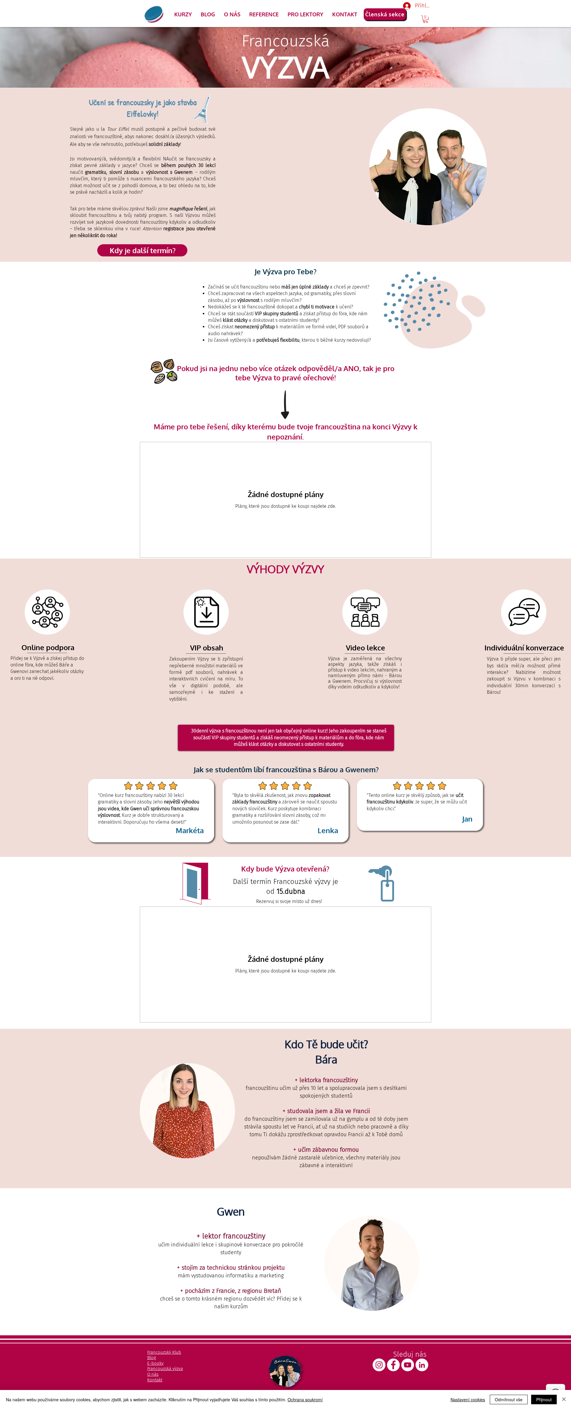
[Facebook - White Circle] (393, 1364)
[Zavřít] (563, 1399)
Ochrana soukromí (305, 1399)
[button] (183, 14)
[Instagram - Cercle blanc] (379, 1364)
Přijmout (544, 1399)
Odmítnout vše (509, 1399)
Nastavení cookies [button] (468, 1399)
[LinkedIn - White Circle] (421, 1364)
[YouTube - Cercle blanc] (407, 1364)
